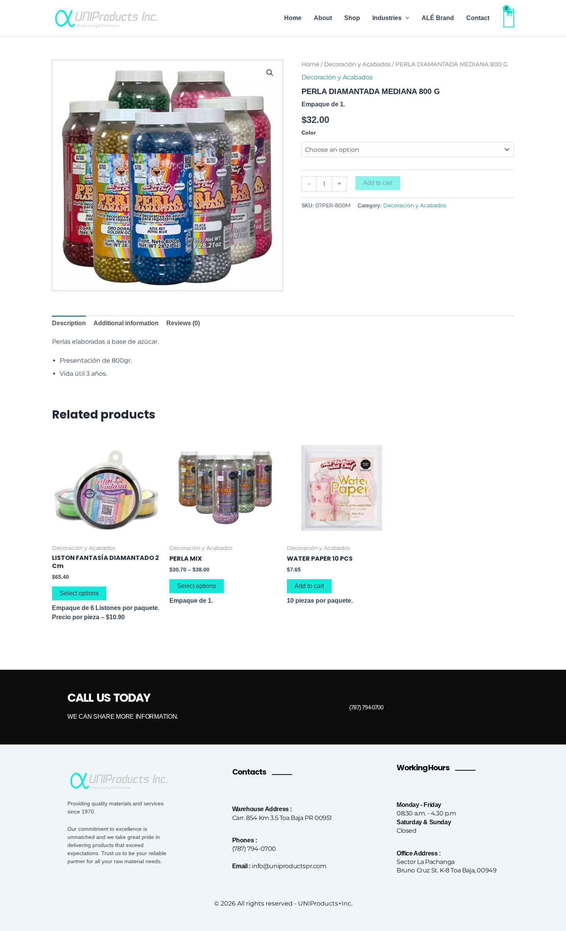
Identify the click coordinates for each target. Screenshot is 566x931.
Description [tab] (69, 323)
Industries (387, 18)
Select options (79, 593)
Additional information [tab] (126, 323)
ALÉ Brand (438, 18)
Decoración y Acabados (357, 64)
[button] (405, 18)
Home (292, 18)
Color (308, 132)
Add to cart (377, 183)
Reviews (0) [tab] (183, 323)
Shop (352, 18)
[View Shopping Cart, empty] (508, 18)
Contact (477, 18)
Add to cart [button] (309, 586)
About (323, 18)
